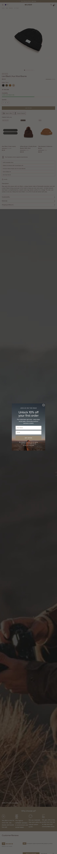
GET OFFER (28, 438)
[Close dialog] (44, 405)
